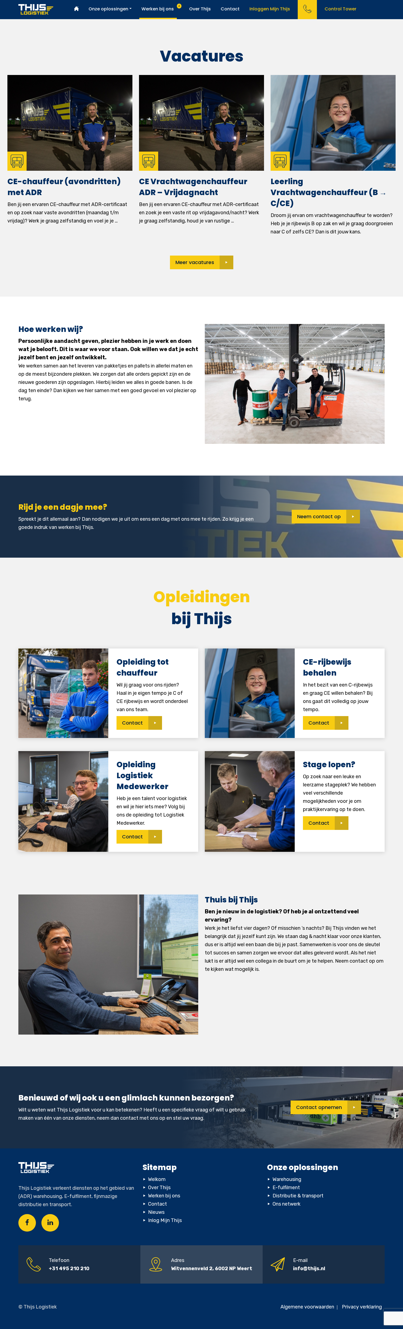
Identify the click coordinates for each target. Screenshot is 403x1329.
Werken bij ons (157, 9)
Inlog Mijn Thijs (165, 1220)
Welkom (157, 1179)
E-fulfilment (286, 1188)
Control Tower (340, 9)
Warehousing (287, 1179)
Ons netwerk (286, 1204)
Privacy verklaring (362, 1307)
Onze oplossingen (108, 9)
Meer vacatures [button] (194, 262)
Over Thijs (200, 9)
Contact (230, 9)
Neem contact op (319, 516)
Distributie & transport (298, 1196)
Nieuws (156, 1212)
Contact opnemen (319, 1107)
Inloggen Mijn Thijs (269, 9)
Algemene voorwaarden (307, 1307)
